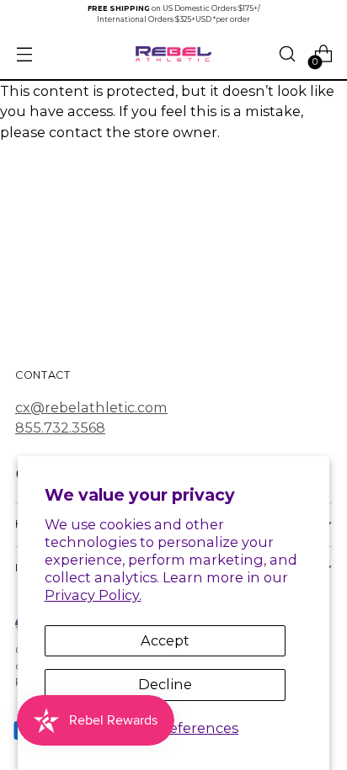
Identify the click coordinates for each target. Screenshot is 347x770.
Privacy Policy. (93, 595)
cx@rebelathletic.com (91, 407)
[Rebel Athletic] (173, 54)
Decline (165, 684)
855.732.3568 (60, 427)
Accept (165, 640)
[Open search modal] (287, 54)
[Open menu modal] (24, 54)
